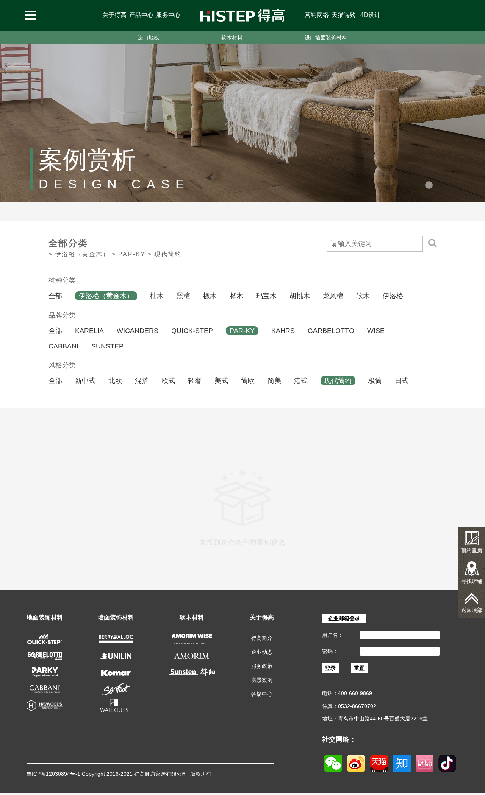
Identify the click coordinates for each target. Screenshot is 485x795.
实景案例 (261, 680)
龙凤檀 (333, 296)
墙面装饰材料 (116, 617)
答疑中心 (261, 694)
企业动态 (261, 652)
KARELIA (89, 330)
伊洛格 (393, 296)
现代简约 (338, 380)
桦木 (236, 296)
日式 (401, 380)
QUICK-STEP (192, 330)
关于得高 (114, 15)
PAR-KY (242, 330)
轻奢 (195, 380)
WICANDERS (137, 330)
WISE (376, 330)
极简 (375, 380)
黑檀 (183, 296)
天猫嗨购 (344, 15)
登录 (330, 668)
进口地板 (148, 37)
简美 (274, 380)
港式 (301, 380)
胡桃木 (299, 296)
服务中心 (168, 15)
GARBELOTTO (331, 330)
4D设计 (370, 15)
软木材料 (231, 37)
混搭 (142, 380)
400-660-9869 (355, 693)
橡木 (210, 296)
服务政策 (261, 666)
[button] (429, 185)
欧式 (168, 380)
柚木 (157, 296)
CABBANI (63, 346)
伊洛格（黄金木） (106, 296)
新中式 (85, 380)
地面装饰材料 (45, 617)
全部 (55, 296)
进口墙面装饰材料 (326, 37)
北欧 (115, 380)
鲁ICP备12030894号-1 (53, 774)
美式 (221, 380)
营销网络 (317, 15)
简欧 (248, 380)
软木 (363, 296)
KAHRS (283, 330)
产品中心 (141, 15)
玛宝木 (266, 296)
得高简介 (261, 638)
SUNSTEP (107, 346)
